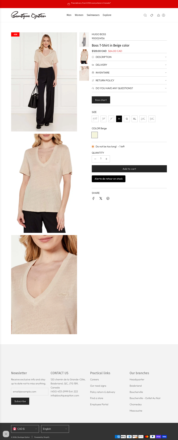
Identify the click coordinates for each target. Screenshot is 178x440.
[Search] (145, 15)
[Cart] (158, 15)
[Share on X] (100, 199)
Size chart (101, 99)
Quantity (98, 152)
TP (103, 118)
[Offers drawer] (152, 15)
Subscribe (20, 401)
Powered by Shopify (41, 437)
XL (134, 118)
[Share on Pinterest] (108, 199)
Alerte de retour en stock (109, 178)
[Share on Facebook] (93, 199)
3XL (152, 118)
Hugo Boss (99, 34)
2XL (143, 118)
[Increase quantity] (106, 159)
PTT (95, 118)
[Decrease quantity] (95, 159)
